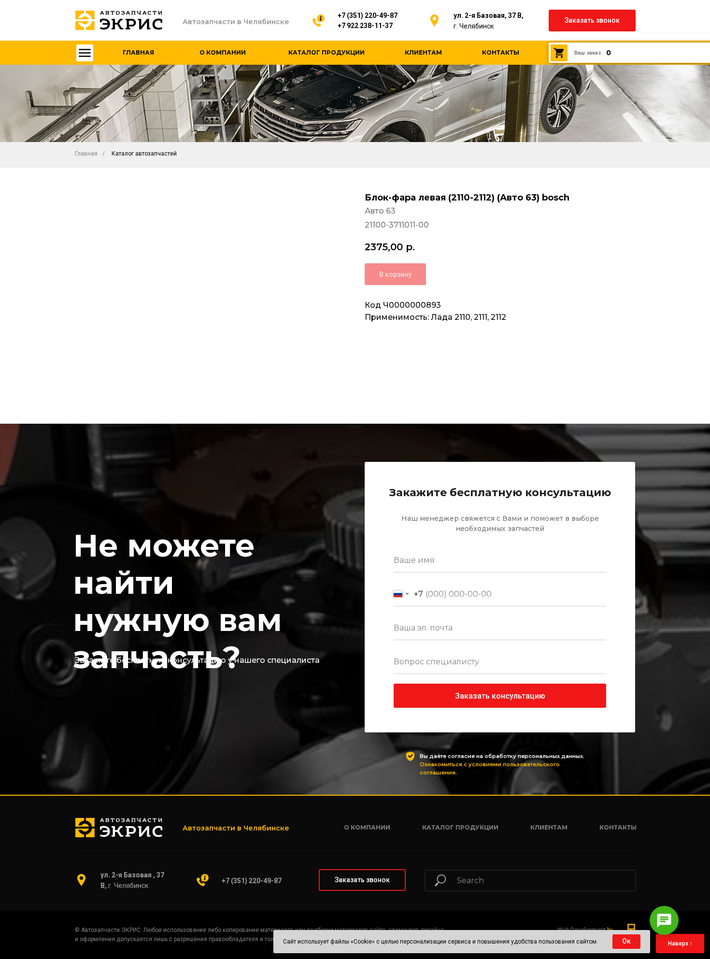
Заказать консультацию (500, 696)
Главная (86, 153)
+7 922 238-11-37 (365, 25)
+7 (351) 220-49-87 (368, 15)
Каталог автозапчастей (144, 153)
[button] (592, 20)
